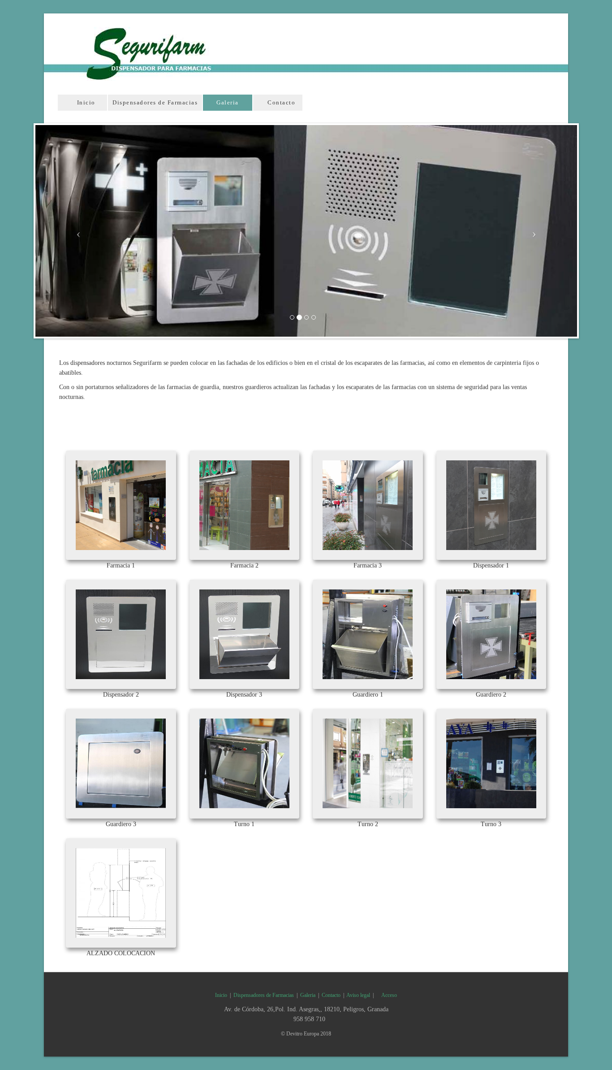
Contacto (281, 102)
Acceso (388, 995)
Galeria (227, 102)
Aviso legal (358, 995)
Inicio (85, 102)
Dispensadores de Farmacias (155, 102)
